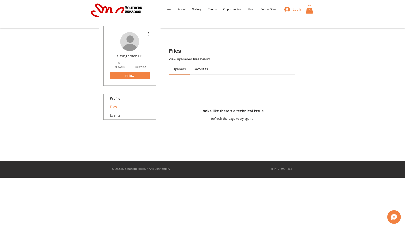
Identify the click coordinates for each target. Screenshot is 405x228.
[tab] (179, 69)
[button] (309, 9)
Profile (115, 98)
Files (113, 106)
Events (115, 115)
